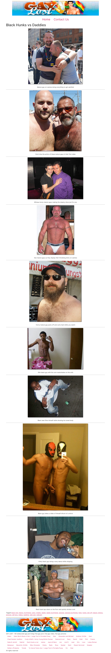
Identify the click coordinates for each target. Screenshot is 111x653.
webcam (39, 615)
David (75, 639)
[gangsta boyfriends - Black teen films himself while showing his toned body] (55, 417)
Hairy (80, 613)
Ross (56, 645)
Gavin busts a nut (32, 642)
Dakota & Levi (60, 639)
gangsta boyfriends (71, 613)
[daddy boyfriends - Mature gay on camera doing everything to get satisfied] (55, 84)
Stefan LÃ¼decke (13, 648)
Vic (67, 648)
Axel (90, 636)
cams (33, 613)
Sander (63, 645)
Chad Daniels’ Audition (14, 639)
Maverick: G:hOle (21, 645)
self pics (15, 615)
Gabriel (22, 642)
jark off (89, 613)
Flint (86, 639)
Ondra (44, 645)
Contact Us (61, 19)
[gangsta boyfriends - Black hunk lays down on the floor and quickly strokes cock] (55, 606)
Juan (72, 642)
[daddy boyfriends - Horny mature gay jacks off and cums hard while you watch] (55, 321)
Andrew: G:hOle (81, 636)
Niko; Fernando (35, 645)
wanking (26, 615)
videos (20, 615)
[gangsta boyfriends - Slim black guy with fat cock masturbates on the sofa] (55, 369)
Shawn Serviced (79, 645)
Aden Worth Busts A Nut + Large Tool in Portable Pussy (32, 636)
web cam (33, 615)
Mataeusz (10, 645)
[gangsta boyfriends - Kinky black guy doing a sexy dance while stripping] (55, 558)
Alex (54, 636)
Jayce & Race (52, 642)
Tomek (24, 648)
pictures (8, 615)
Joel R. (66, 642)
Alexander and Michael (66, 636)
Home (46, 19)
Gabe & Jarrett (12, 642)
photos (100, 613)
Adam (9, 636)
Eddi (81, 639)
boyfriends (27, 613)
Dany (69, 639)
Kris (78, 642)
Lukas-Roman (92, 642)
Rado (50, 645)
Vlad (71, 648)
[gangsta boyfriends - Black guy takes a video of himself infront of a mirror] (55, 510)
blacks (21, 613)
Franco (92, 639)
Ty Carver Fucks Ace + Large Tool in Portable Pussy (46, 648)
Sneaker (89, 645)
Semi (69, 645)
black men (14, 613)
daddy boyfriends (52, 613)
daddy (44, 613)
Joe (60, 642)
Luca (83, 642)
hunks (84, 613)
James (43, 642)
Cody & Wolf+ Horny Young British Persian (39, 639)
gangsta (61, 613)
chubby (38, 613)
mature (95, 613)
